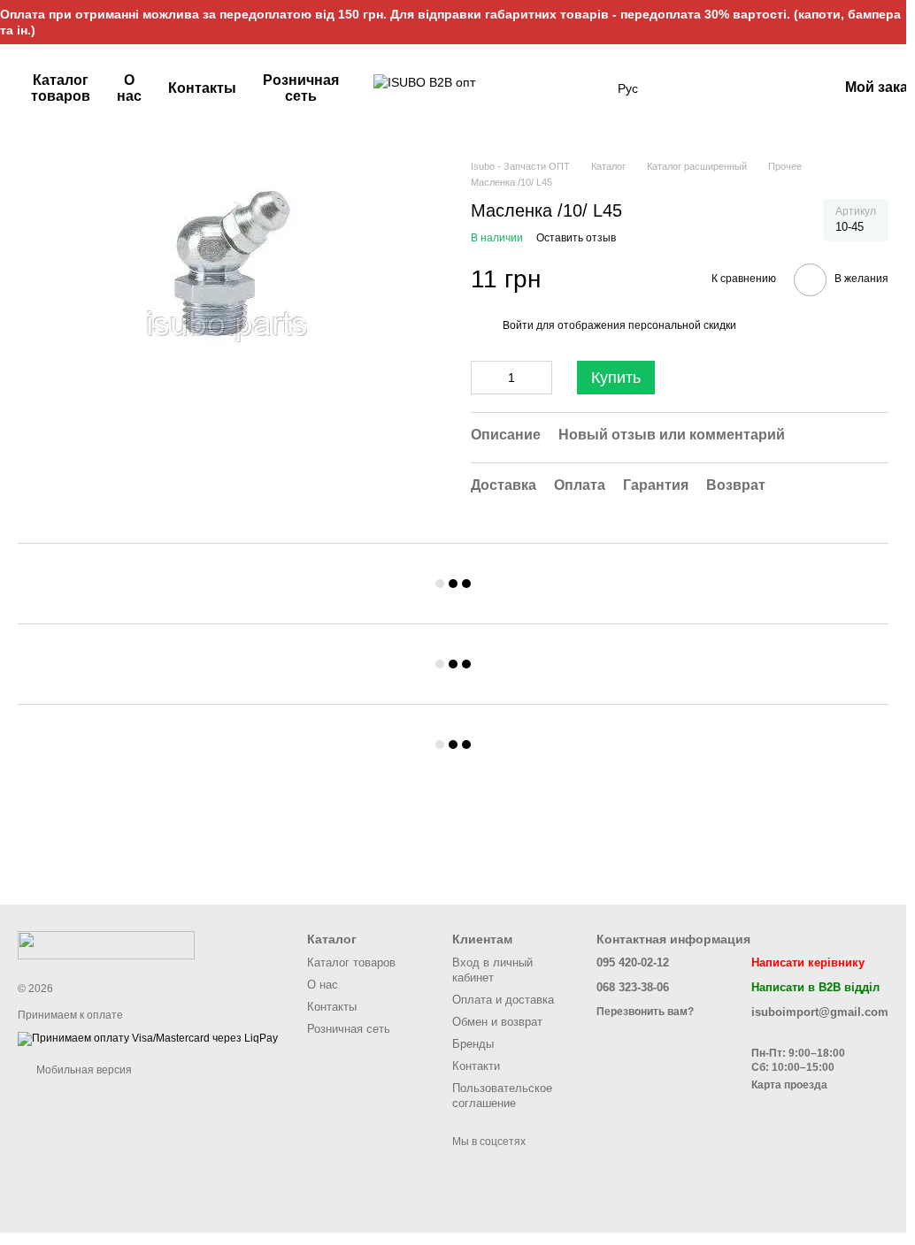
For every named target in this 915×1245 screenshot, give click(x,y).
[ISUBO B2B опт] (106, 944)
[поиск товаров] (586, 88)
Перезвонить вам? (645, 1011)
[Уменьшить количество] (484, 377)
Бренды (473, 1043)
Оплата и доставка (503, 999)
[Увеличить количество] (539, 377)
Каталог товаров (60, 88)
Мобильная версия (83, 1070)
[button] (892, 22)
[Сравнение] (778, 88)
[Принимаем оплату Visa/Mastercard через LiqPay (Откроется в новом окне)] (148, 1038)
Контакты (202, 87)
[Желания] (732, 88)
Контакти (476, 1066)
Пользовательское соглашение (502, 1095)
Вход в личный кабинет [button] (492, 970)
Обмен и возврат (497, 1021)
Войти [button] (518, 325)
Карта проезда (789, 1085)
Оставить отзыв (576, 238)
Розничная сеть (301, 88)
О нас (129, 88)
